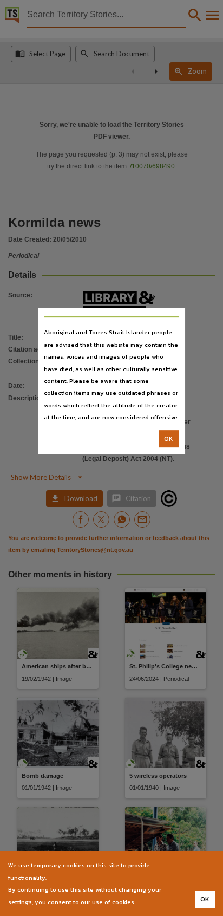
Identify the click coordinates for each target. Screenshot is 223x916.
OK (168, 439)
